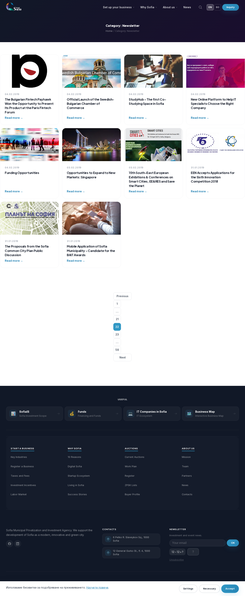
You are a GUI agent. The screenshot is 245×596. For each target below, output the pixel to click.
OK (233, 542)
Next (122, 357)
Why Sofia (147, 7)
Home (109, 31)
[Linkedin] (17, 543)
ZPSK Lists (131, 485)
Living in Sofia (76, 485)
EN (210, 7)
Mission (186, 457)
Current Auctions (134, 457)
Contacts (187, 494)
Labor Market (19, 494)
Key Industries (19, 457)
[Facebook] (9, 543)
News (187, 7)
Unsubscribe (176, 559)
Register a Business (22, 466)
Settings (188, 588)
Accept (230, 588)
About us (169, 7)
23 (117, 334)
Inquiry (230, 7)
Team (185, 466)
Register (130, 475)
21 (117, 319)
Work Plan (131, 466)
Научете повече (97, 587)
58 (117, 349)
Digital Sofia (75, 466)
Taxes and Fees (20, 475)
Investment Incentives (23, 485)
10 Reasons (74, 457)
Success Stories (77, 494)
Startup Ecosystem (79, 475)
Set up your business (117, 7)
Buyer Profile (132, 494)
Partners (187, 475)
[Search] (200, 7)
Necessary (209, 588)
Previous (122, 296)
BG (217, 7)
